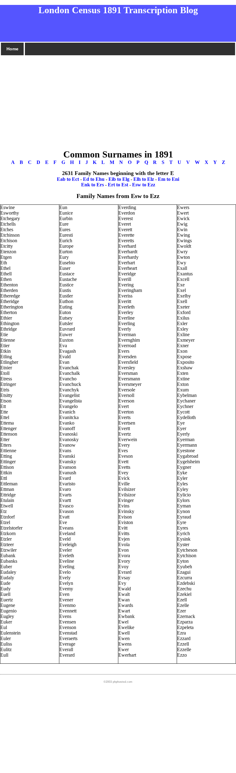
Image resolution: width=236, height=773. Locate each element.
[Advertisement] (118, 99)
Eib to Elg (118, 179)
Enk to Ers (92, 184)
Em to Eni (168, 179)
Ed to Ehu (93, 179)
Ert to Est (118, 184)
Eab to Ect (68, 179)
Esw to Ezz (143, 184)
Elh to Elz (143, 179)
